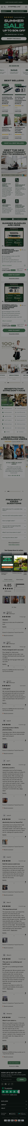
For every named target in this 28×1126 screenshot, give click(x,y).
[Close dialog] (1, 556)
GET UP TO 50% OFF (7, 567)
